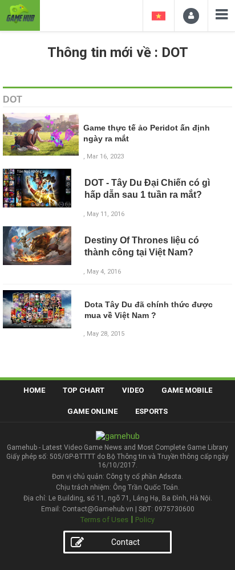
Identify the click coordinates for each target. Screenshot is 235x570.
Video (133, 390)
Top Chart (83, 390)
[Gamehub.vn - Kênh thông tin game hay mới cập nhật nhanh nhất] (20, 14)
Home (34, 390)
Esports (151, 411)
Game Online (92, 411)
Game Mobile (186, 390)
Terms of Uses (104, 519)
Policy (145, 519)
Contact (125, 542)
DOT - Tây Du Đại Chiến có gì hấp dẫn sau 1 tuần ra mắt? (147, 188)
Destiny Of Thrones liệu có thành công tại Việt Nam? (141, 246)
